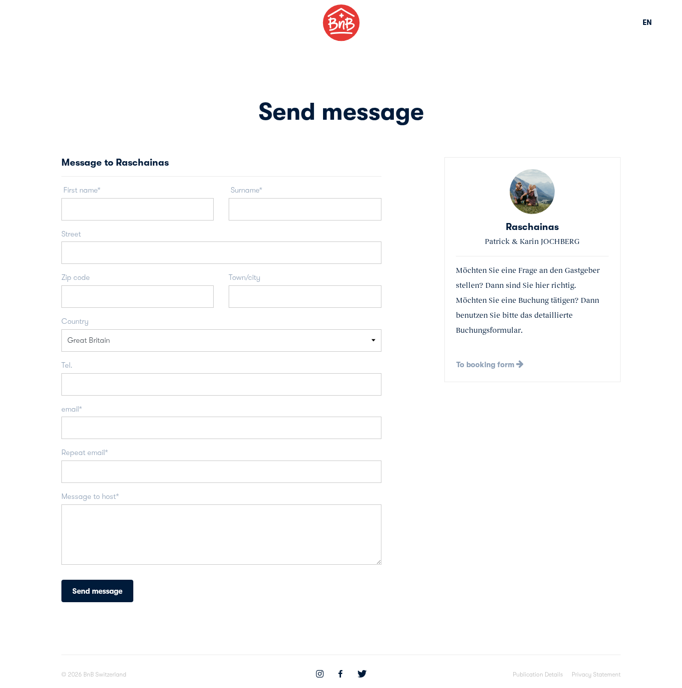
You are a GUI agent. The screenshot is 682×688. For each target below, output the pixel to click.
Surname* (245, 190)
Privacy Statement (596, 674)
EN (647, 22)
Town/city (245, 277)
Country (75, 321)
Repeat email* (84, 452)
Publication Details (538, 674)
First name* (80, 190)
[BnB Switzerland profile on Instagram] (320, 675)
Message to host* (90, 496)
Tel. (66, 365)
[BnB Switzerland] (341, 22)
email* (71, 409)
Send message (97, 591)
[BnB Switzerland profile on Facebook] (340, 675)
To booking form (486, 364)
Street (71, 233)
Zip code (75, 277)
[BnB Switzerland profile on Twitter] (361, 675)
